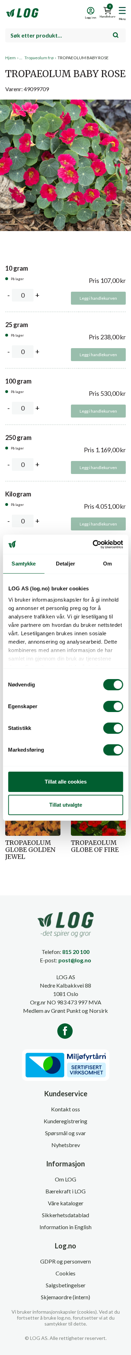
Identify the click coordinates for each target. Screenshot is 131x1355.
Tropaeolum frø (38, 57)
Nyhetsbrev (65, 1144)
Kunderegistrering (65, 1121)
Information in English (65, 1227)
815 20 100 (75, 951)
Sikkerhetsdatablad (65, 1215)
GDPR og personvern (65, 1261)
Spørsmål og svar (65, 1133)
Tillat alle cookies (66, 782)
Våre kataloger (65, 1203)
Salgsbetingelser (66, 1285)
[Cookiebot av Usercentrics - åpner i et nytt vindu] (93, 544)
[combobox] (65, 35)
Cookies (65, 1273)
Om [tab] (107, 564)
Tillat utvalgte (65, 805)
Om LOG (65, 1179)
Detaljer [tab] (65, 564)
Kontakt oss (65, 1109)
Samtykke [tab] (24, 564)
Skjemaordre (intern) (65, 1297)
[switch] (113, 706)
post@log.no (74, 960)
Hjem (10, 57)
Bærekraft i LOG (65, 1191)
